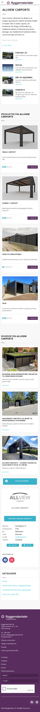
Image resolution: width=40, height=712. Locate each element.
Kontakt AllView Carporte (20, 518)
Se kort (28, 545)
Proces (18, 65)
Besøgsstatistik (6, 637)
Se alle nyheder (22, 481)
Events (3, 668)
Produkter (4, 657)
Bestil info (34, 167)
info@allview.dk (20, 537)
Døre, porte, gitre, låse (10, 594)
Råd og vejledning (23, 77)
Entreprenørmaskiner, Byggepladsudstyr (16, 585)
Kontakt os (21, 53)
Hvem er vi (20, 90)
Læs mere (8, 45)
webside (14, 545)
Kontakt (3, 647)
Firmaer (3, 664)
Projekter (4, 661)
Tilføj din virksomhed (8, 640)
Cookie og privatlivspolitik (9, 650)
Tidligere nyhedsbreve (8, 644)
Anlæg (4, 581)
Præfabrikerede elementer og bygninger (16, 590)
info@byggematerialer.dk (14, 635)
